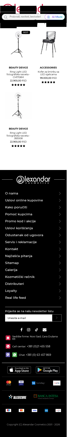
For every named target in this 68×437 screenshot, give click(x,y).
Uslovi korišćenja (19, 228)
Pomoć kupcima (18, 214)
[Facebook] (21, 330)
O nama (11, 193)
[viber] (9, 354)
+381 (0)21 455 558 (38, 346)
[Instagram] (28, 330)
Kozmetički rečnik (20, 277)
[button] (35, 22)
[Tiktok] (36, 330)
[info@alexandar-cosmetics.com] (44, 330)
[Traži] (6, 17)
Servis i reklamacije (21, 242)
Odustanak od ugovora (24, 235)
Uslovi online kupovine (24, 200)
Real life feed (15, 298)
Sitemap (12, 263)
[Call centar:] (9, 346)
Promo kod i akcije (20, 221)
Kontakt (11, 249)
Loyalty (11, 291)
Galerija (11, 270)
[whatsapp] (15, 354)
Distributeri (14, 284)
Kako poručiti (16, 207)
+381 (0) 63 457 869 (38, 355)
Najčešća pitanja (18, 256)
